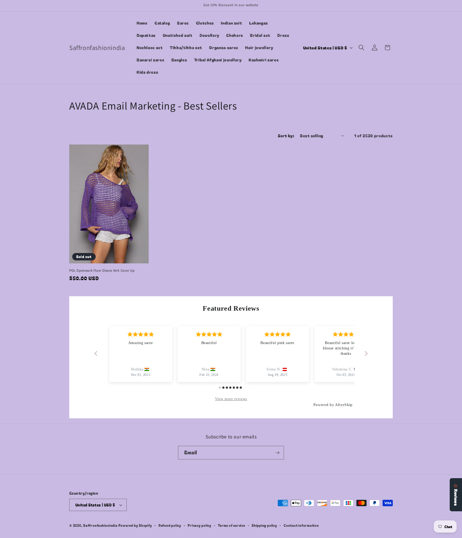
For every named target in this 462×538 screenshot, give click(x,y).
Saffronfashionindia (100, 525)
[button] (361, 47)
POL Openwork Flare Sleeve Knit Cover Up (101, 270)
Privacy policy (199, 525)
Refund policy (170, 525)
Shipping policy (264, 525)
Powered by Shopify (135, 525)
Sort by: (286, 135)
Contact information (301, 525)
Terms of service (231, 525)
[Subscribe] (277, 453)
